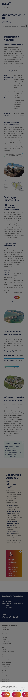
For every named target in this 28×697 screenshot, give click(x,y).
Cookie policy (21, 690)
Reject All (16, 694)
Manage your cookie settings (6, 694)
